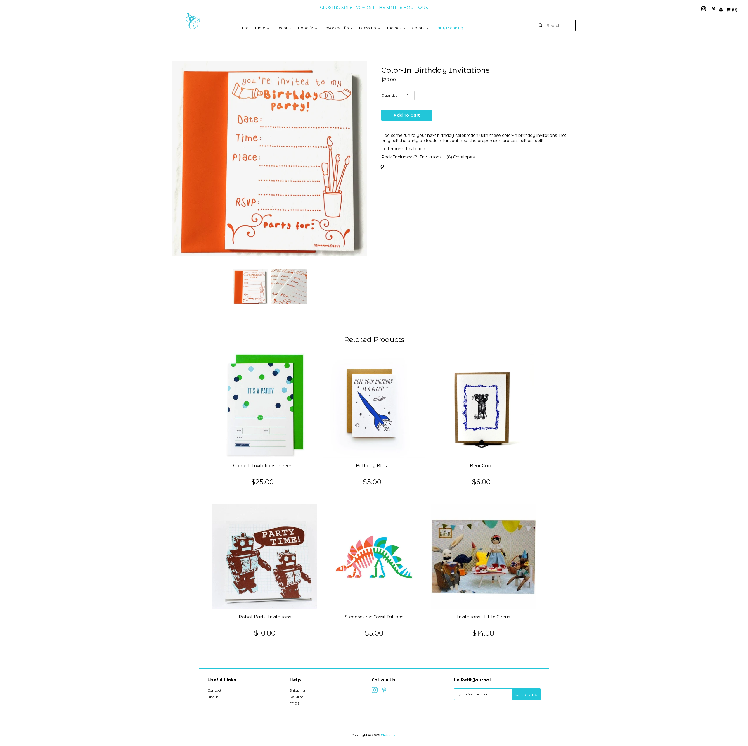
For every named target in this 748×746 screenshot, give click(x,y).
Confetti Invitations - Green (262, 465)
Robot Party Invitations (265, 616)
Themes (394, 27)
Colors (418, 27)
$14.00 (483, 633)
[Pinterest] (713, 9)
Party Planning (449, 27)
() (734, 9)
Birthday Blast (372, 465)
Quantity (389, 95)
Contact (214, 690)
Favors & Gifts (336, 27)
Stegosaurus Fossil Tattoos (374, 616)
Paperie (305, 27)
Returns (296, 697)
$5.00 (372, 482)
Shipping (297, 690)
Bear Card (481, 465)
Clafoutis (388, 735)
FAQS (294, 703)
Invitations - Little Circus (483, 616)
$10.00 (265, 633)
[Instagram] (704, 9)
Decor (282, 27)
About (212, 697)
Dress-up (367, 27)
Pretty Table (253, 27)
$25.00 (263, 482)
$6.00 (481, 482)
